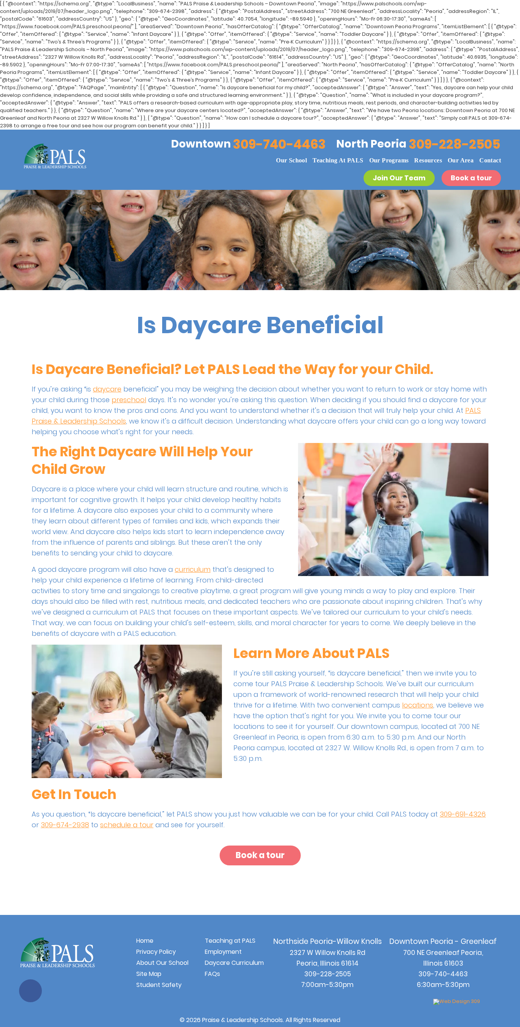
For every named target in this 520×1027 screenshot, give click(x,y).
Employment (223, 951)
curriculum (193, 569)
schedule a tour (126, 825)
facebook (30, 990)
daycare (107, 389)
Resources (428, 160)
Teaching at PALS (338, 160)
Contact (490, 160)
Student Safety (159, 984)
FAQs (212, 973)
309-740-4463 (279, 144)
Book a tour (471, 178)
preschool (129, 399)
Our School (291, 160)
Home (144, 940)
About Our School (162, 962)
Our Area (461, 160)
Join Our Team (399, 178)
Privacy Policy (156, 951)
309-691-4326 (463, 814)
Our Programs (389, 160)
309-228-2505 (454, 144)
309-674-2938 (65, 825)
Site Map (148, 973)
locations (417, 705)
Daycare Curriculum (234, 962)
